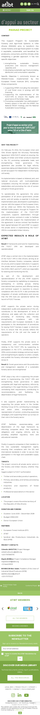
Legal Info (9, 687)
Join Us (30, 10)
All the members (20, 618)
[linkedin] (19, 696)
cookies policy (19, 710)
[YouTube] (26, 696)
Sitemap (32, 687)
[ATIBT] (7, 4)
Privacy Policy (21, 687)
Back (20, 593)
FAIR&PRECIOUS (11, 703)
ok (20, 713)
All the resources (20, 678)
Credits (8, 689)
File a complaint (28, 689)
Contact (16, 689)
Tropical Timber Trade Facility (10, 585)
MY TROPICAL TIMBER (27, 703)
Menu (7, 10)
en (32, 4)
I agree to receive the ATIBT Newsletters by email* (20, 655)
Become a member (20, 626)
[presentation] (2, 608)
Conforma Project (31, 585)
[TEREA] (27, 608)
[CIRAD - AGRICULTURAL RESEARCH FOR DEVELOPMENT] (12, 608)
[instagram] (13, 696)
